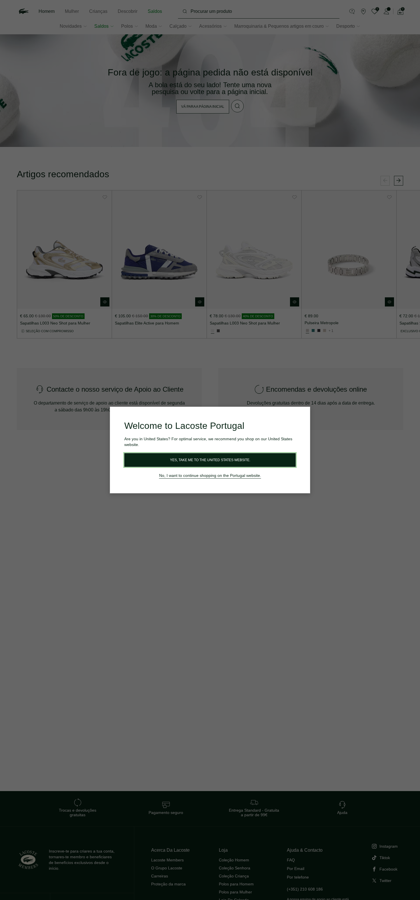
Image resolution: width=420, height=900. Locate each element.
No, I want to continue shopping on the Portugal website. (210, 475)
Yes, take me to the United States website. (210, 460)
